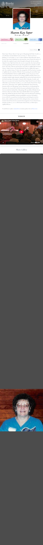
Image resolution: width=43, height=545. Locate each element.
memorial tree (17, 108)
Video (15, 43)
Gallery (26, 43)
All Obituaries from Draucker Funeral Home (35, 3)
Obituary (4, 43)
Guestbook (39, 43)
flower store (34, 108)
